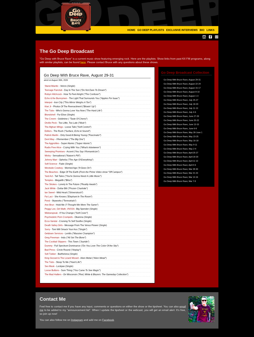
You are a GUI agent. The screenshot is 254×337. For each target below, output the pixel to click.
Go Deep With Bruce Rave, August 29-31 (182, 80)
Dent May (49, 139)
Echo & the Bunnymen (56, 98)
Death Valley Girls (54, 225)
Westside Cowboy (54, 168)
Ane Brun (49, 205)
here (83, 62)
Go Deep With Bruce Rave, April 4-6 (180, 165)
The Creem (50, 118)
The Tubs (49, 110)
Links (210, 29)
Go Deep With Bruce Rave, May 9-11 (180, 145)
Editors (48, 131)
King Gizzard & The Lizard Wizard (62, 258)
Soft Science (51, 164)
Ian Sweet (50, 192)
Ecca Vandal (51, 221)
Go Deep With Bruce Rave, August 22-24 (182, 84)
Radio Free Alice (53, 147)
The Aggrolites (52, 143)
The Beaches (51, 172)
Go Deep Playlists (150, 29)
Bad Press (50, 250)
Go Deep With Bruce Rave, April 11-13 (181, 161)
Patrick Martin (51, 135)
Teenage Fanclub (53, 90)
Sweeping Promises (55, 151)
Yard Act (49, 176)
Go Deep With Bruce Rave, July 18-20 (181, 104)
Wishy (48, 155)
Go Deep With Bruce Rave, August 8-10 (182, 92)
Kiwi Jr (48, 106)
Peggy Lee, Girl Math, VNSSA (59, 209)
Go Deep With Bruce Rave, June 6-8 (180, 128)
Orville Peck (51, 123)
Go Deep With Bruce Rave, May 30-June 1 (183, 132)
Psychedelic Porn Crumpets (59, 217)
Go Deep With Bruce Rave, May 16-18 (181, 140)
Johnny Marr (51, 159)
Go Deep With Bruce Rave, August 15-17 (182, 88)
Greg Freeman (52, 237)
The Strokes (51, 184)
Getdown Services (54, 233)
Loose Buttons (52, 270)
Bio (202, 29)
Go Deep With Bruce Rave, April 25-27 (181, 153)
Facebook (108, 319)
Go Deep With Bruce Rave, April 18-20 (181, 157)
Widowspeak (51, 213)
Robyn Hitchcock (53, 94)
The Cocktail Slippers (55, 241)
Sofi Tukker (50, 254)
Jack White (50, 188)
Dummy (48, 245)
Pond (47, 200)
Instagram (77, 319)
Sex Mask (49, 266)
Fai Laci (49, 196)
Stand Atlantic (51, 86)
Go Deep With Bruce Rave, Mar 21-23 (181, 173)
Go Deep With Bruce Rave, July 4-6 (180, 112)
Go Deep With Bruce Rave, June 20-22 (181, 120)
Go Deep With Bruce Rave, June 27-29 (181, 116)
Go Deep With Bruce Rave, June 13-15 (181, 124)
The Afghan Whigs (54, 127)
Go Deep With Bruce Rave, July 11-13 (181, 108)
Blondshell (50, 114)
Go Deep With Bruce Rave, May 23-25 (181, 136)
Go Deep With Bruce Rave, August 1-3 (181, 96)
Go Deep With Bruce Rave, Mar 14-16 (181, 177)
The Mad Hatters (53, 274)
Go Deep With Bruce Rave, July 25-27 (181, 100)
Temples (49, 180)
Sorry (47, 229)
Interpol (48, 102)
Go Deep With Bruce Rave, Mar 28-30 (181, 169)
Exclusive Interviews (181, 29)
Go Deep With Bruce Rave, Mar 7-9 (180, 181)
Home (131, 29)
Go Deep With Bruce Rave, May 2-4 (180, 149)
